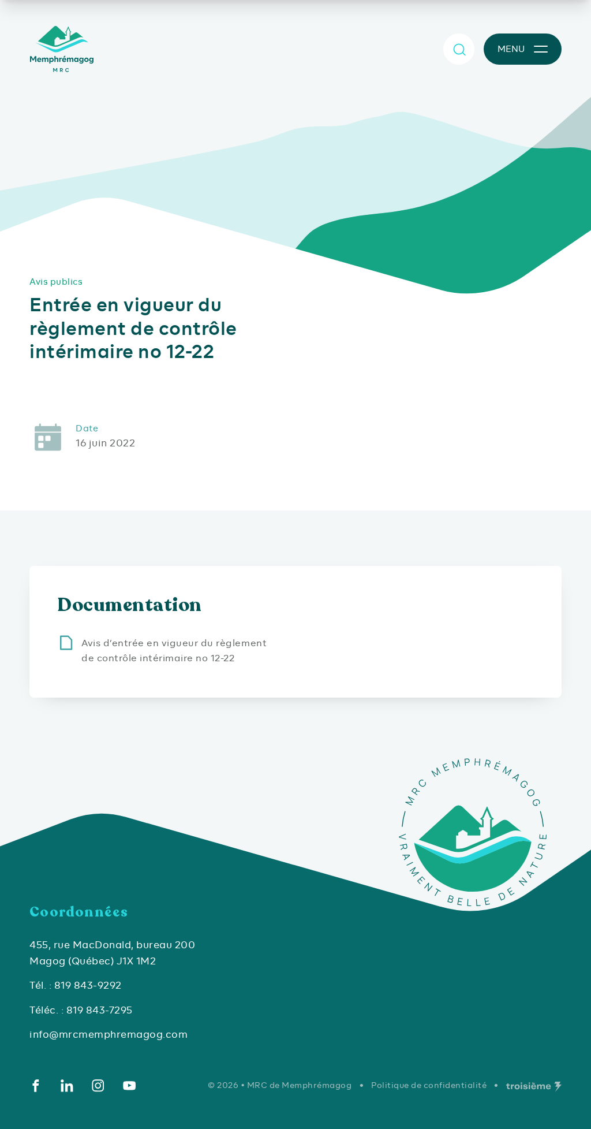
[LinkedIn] (67, 1085)
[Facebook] (35, 1085)
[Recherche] (458, 49)
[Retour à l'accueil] (64, 49)
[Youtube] (129, 1085)
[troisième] (534, 1087)
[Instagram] (98, 1085)
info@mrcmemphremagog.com (108, 1034)
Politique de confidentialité (429, 1085)
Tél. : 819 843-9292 (75, 985)
